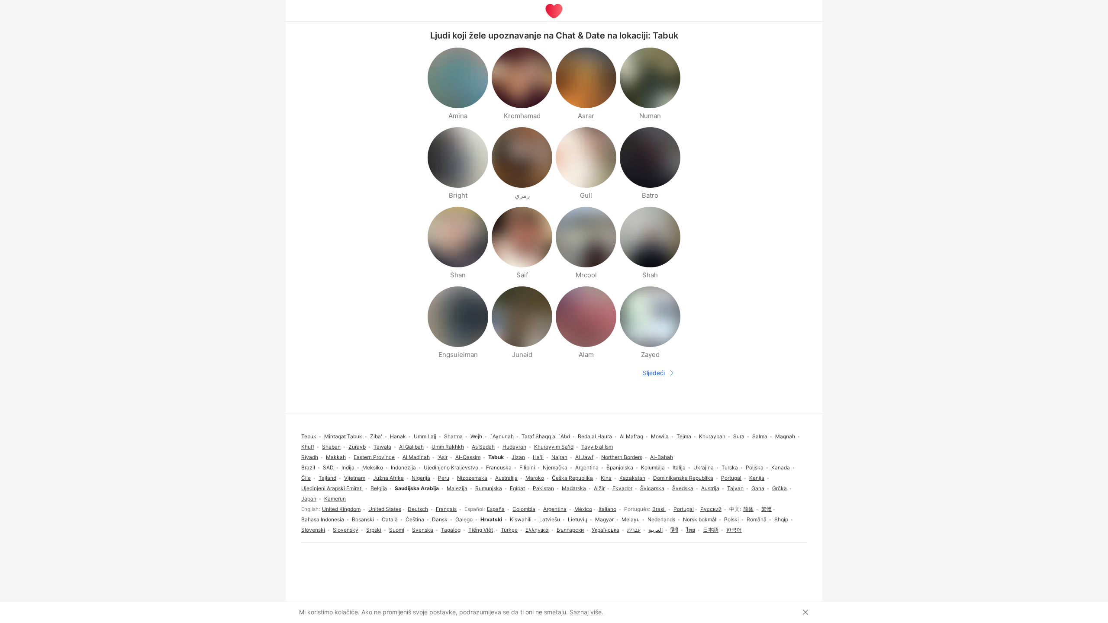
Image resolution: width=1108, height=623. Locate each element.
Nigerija (421, 478)
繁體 (766, 509)
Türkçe (509, 530)
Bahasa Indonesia (322, 519)
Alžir (599, 488)
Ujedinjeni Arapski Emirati (332, 488)
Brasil (659, 509)
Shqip (781, 519)
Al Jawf (584, 457)
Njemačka (555, 467)
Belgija (378, 488)
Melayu (631, 519)
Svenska (422, 530)
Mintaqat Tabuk (343, 436)
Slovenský (345, 530)
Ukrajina (703, 467)
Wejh (476, 436)
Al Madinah (416, 457)
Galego (464, 519)
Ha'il (538, 457)
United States (384, 509)
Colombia (523, 509)
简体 (748, 509)
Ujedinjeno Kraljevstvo (451, 467)
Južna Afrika (388, 478)
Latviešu (549, 519)
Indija (347, 467)
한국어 (734, 530)
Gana (757, 488)
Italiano (607, 509)
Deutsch (418, 509)
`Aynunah (502, 436)
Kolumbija (653, 467)
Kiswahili (520, 519)
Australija (506, 478)
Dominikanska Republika (683, 478)
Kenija (756, 478)
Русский (710, 509)
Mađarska (574, 488)
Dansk (440, 519)
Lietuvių (577, 519)
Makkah (336, 457)
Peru (443, 478)
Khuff (307, 446)
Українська (605, 530)
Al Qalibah (411, 446)
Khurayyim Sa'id (553, 446)
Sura (738, 436)
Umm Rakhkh (448, 446)
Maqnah (785, 436)
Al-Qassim (467, 457)
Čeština (415, 519)
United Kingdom (341, 509)
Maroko (534, 478)
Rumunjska (488, 488)
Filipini (527, 467)
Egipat (517, 488)
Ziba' (376, 436)
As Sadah (483, 446)
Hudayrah (514, 446)
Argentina (555, 509)
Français (446, 509)
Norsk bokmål (699, 519)
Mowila (660, 436)
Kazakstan (632, 478)
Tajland (327, 478)
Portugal (683, 509)
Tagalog (451, 530)
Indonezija (403, 467)
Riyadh (309, 457)
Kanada (780, 467)
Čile (306, 478)
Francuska (499, 467)
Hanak (398, 436)
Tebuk (308, 436)
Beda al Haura (595, 436)
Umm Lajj (425, 436)
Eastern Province (374, 457)
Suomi (396, 530)
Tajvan (735, 488)
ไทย (690, 530)
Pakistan (543, 488)
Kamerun (335, 498)
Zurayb (357, 446)
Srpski (373, 530)
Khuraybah (712, 436)
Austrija (710, 488)
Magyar (604, 519)
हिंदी (674, 530)
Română (757, 519)
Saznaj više (586, 612)
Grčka (779, 488)
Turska (729, 467)
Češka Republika (572, 478)
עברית (634, 530)
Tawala (382, 446)
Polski (731, 519)
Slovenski (313, 530)
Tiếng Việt (480, 530)
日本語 (710, 530)
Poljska (754, 467)
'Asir (443, 457)
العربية (655, 530)
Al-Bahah (661, 457)
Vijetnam (354, 478)
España (496, 509)
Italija (679, 467)
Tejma (683, 436)
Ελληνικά (537, 530)
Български (570, 530)
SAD (328, 467)
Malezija (457, 488)
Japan (308, 498)
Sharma (453, 436)
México (583, 509)
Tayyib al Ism (597, 446)
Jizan (518, 457)
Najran (559, 457)
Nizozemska (472, 478)
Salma (759, 436)
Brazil (308, 467)
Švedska (682, 488)
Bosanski (363, 519)
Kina (606, 478)
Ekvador (622, 488)
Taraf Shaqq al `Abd (546, 436)
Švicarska (652, 488)
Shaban (331, 446)
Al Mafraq (631, 436)
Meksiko (372, 467)
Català (390, 519)
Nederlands (661, 519)
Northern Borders (621, 457)
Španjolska (619, 467)
